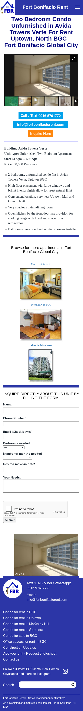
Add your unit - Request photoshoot (29, 653)
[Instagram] (65, 671)
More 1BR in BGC (41, 264)
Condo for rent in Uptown (22, 617)
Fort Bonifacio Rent (45, 7)
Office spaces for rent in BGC (25, 641)
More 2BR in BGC (41, 304)
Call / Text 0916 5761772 (41, 115)
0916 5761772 (38, 588)
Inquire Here (40, 133)
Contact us (11, 659)
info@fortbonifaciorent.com (40, 124)
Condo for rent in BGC (20, 611)
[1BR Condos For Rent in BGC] (41, 284)
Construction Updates (19, 647)
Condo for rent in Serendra (23, 629)
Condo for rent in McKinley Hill (26, 623)
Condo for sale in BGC (20, 635)
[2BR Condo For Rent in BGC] (41, 325)
